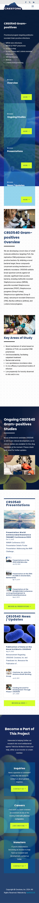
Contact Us (18, 789)
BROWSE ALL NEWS (18, 703)
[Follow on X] (29, 2)
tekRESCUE (30, 893)
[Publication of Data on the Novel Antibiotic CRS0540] (19, 633)
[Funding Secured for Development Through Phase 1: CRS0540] (8, 687)
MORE (25, 97)
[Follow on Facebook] (25, 2)
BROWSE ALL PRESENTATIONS (18, 606)
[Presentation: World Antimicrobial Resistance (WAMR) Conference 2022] (19, 519)
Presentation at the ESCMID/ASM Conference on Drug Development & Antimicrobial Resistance (19, 592)
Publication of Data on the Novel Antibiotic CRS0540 (19, 648)
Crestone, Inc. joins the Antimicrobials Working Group (18, 674)
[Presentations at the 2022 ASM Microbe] (8, 559)
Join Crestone (18, 826)
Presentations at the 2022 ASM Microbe (21, 561)
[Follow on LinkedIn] (33, 2)
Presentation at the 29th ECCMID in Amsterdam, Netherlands (19, 576)
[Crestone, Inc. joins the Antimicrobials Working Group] (8, 671)
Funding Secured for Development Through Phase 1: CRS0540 (18, 690)
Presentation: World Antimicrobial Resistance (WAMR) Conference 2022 (18, 534)
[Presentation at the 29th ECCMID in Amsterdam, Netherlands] (8, 573)
